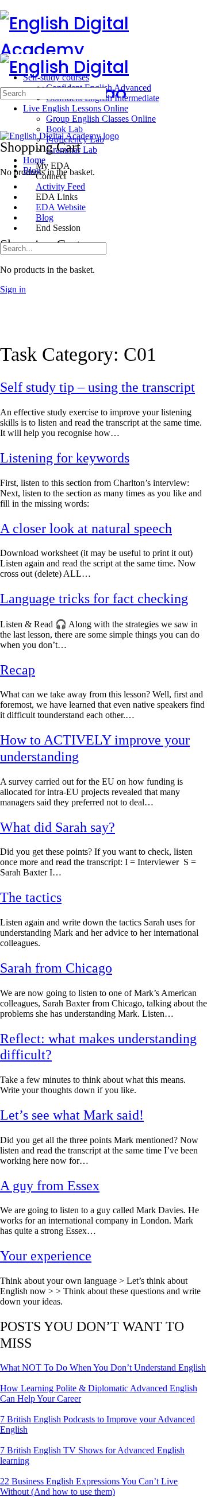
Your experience (45, 1255)
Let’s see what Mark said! (72, 1115)
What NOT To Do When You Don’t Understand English (103, 1367)
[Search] (6, 209)
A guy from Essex (49, 1185)
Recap (17, 669)
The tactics (31, 897)
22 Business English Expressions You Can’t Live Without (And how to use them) (89, 1486)
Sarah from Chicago (56, 967)
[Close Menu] (6, 146)
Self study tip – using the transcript (97, 387)
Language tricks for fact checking (94, 598)
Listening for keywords (64, 457)
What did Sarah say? (57, 827)
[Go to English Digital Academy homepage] (103, 49)
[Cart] (6, 220)
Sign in (13, 289)
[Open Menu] (6, 48)
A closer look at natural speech (86, 528)
